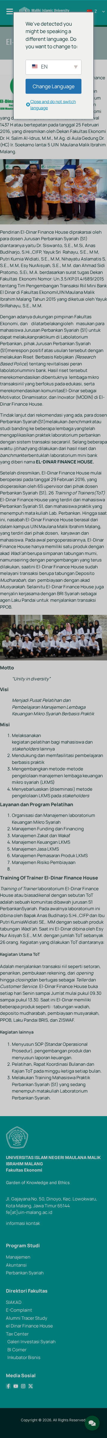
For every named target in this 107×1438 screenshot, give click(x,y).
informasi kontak (23, 1223)
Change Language (54, 86)
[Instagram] (23, 1386)
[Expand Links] (92, 1423)
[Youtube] (15, 1386)
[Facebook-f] (8, 1386)
